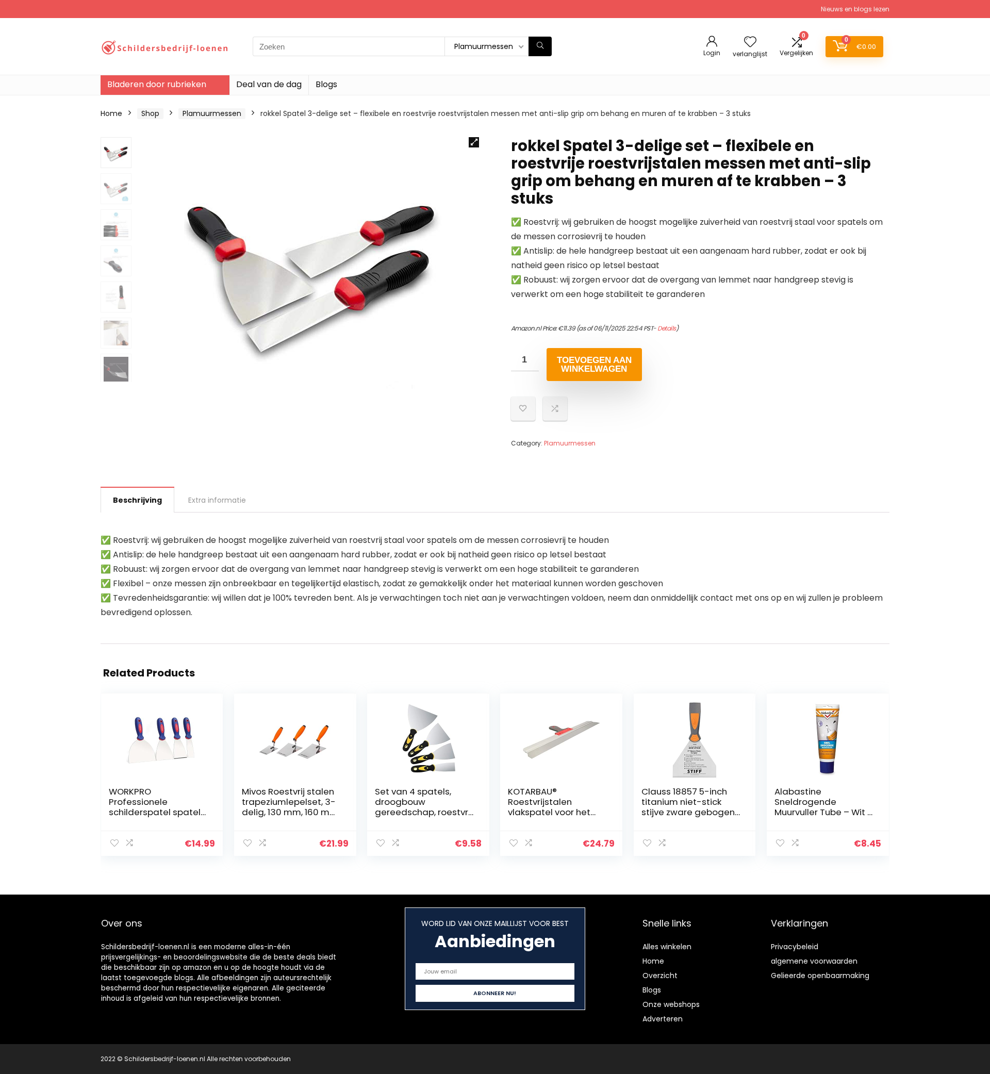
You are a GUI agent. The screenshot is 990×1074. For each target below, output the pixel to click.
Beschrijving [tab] (137, 500)
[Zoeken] (540, 46)
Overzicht (660, 975)
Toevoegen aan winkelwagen (594, 364)
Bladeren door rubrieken (156, 84)
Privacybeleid (794, 946)
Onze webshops (671, 1004)
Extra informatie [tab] (217, 500)
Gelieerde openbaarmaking (820, 975)
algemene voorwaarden (814, 961)
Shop (150, 113)
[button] (474, 142)
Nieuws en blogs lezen (855, 9)
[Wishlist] (750, 42)
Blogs (326, 84)
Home (111, 113)
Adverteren (662, 1019)
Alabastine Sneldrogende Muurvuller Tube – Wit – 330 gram (823, 807)
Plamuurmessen (212, 113)
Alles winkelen (666, 946)
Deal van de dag (269, 84)
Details (666, 328)
